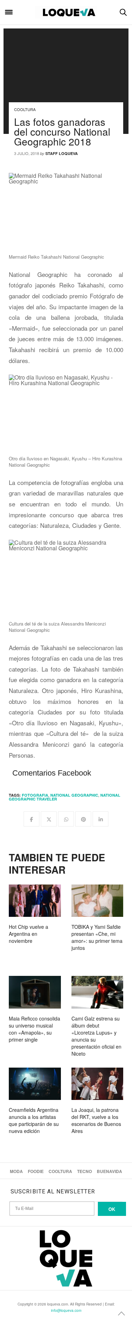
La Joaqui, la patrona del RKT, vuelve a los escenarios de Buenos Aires (96, 1120)
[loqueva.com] (66, 12)
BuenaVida (109, 1171)
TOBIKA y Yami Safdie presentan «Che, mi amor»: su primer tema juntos (96, 937)
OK (111, 1209)
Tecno (84, 1171)
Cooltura (25, 109)
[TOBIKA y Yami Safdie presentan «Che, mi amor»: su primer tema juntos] (97, 901)
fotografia (35, 795)
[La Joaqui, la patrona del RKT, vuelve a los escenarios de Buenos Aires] (97, 1084)
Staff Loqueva (61, 153)
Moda (16, 1171)
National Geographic (74, 795)
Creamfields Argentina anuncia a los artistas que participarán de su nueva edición (34, 1120)
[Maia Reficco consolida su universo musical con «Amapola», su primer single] (35, 992)
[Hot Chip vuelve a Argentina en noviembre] (35, 901)
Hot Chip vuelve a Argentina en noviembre (28, 933)
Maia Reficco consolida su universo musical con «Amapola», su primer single (34, 1029)
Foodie (36, 1171)
